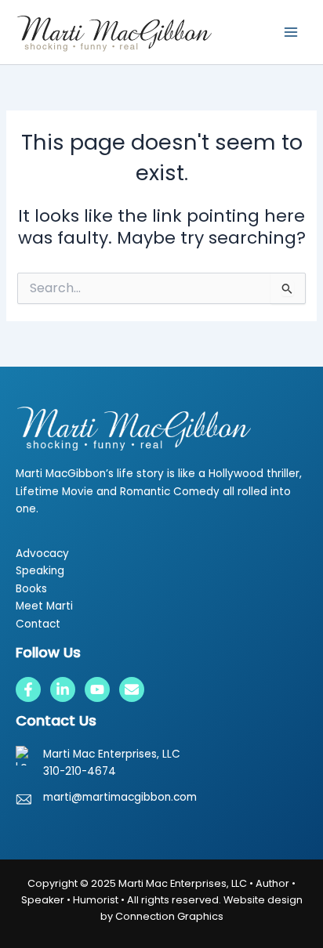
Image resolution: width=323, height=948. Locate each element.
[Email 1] (131, 689)
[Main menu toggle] (290, 32)
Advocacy (42, 553)
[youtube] (97, 689)
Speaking (40, 570)
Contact (38, 624)
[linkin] (62, 689)
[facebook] (28, 689)
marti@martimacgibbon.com (120, 797)
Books (31, 588)
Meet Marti (44, 606)
